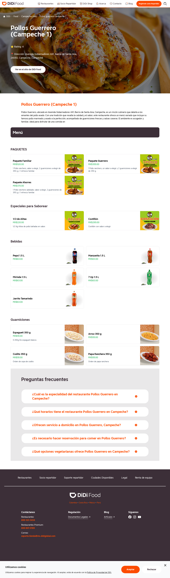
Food (16, 16)
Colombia (73, 503)
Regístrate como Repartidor (149, 4)
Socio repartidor (47, 477)
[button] (149, 4)
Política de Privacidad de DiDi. (99, 572)
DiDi (8, 16)
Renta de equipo (143, 477)
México (92, 503)
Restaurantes (25, 477)
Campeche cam (28, 16)
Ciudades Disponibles (102, 477)
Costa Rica (83, 503)
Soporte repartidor (73, 477)
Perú (99, 503)
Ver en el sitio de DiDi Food (28, 69)
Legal (124, 477)
